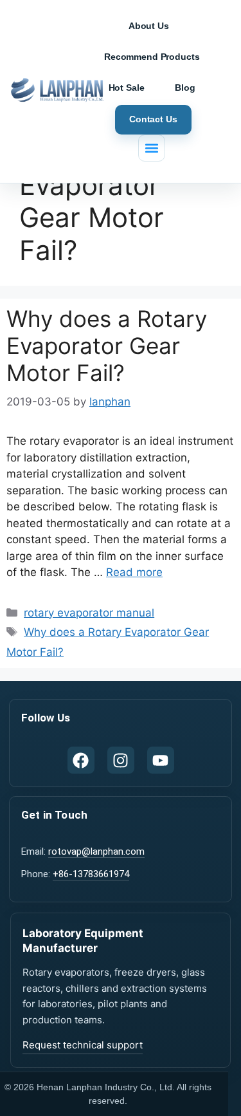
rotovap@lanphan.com (96, 851)
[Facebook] (80, 760)
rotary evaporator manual (89, 612)
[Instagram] (120, 760)
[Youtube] (160, 760)
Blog (185, 87)
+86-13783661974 (91, 874)
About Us (149, 26)
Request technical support (82, 1045)
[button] (151, 148)
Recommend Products (151, 56)
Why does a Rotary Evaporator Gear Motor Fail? (106, 345)
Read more (134, 572)
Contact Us (153, 119)
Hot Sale (127, 87)
